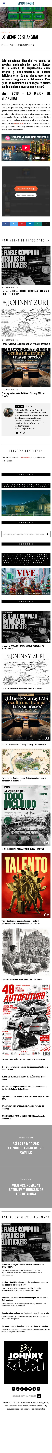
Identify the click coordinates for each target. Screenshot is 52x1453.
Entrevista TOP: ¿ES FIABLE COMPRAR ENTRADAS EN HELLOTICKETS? (25, 292)
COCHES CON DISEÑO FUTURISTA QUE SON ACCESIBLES (23, 1059)
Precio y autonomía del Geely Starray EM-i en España (23, 394)
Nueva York (18, 123)
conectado (25, 458)
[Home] (38, 1389)
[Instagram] (18, 1389)
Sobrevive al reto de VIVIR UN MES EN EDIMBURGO (22, 979)
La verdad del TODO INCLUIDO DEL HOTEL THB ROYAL (23, 848)
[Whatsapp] (38, 224)
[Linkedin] (30, 224)
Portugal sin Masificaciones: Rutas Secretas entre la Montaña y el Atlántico (24, 779)
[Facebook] (6, 224)
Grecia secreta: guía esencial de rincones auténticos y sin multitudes (25, 1068)
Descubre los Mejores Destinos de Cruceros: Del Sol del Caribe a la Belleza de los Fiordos (25, 1087)
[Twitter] (14, 224)
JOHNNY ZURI (9, 45)
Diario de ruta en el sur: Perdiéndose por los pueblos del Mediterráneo (25, 1298)
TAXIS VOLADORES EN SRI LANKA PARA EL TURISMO (26, 343)
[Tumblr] (34, 1389)
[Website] (24, 432)
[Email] (46, 224)
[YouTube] (30, 1389)
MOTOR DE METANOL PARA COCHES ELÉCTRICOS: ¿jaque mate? (24, 1077)
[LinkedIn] (26, 1389)
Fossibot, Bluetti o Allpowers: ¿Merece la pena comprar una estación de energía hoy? (25, 1283)
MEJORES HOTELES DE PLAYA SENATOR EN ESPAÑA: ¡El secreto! (23, 1107)
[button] (47, 534)
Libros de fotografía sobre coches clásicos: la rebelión (25, 1325)
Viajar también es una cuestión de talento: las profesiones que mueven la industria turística (21, 922)
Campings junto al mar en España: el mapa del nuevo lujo (25, 1313)
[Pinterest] (22, 224)
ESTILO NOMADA (7, 32)
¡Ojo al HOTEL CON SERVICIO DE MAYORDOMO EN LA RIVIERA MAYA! (25, 1097)
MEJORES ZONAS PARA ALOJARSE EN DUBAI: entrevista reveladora (23, 1117)
